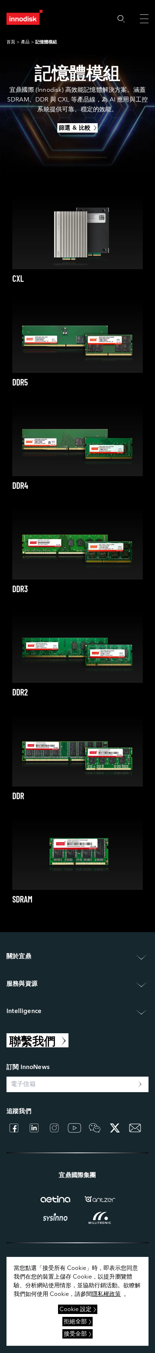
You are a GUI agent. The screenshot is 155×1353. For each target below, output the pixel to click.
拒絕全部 (75, 1322)
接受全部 (75, 1334)
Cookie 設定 (75, 1310)
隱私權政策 (106, 1294)
